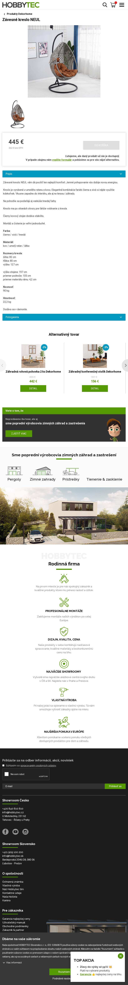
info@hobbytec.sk (12, 855)
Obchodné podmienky (15, 926)
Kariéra (6, 900)
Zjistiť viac (18, 433)
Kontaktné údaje (12, 893)
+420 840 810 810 (12, 808)
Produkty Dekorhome (19, 13)
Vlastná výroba (11, 885)
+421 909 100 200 (12, 852)
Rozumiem (64, 971)
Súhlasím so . (31, 765)
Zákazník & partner (13, 930)
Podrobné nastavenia (64, 978)
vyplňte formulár (62, 159)
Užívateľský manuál (13, 922)
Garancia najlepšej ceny (16, 918)
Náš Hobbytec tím (13, 889)
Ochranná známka (12, 881)
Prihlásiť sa (115, 786)
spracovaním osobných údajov (38, 765)
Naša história (9, 896)
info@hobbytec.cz (13, 812)
